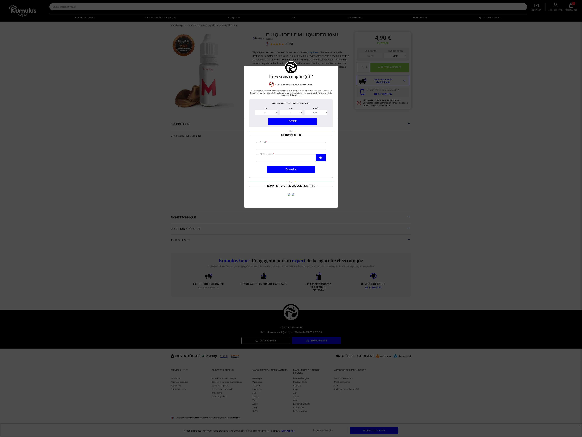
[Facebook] (289, 194)
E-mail (263, 142)
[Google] (293, 194)
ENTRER (292, 121)
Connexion (291, 169)
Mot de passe (266, 154)
